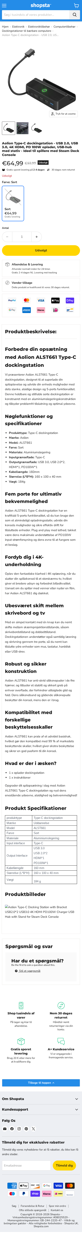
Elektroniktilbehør (39, 27)
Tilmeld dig (64, 1165)
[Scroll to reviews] (41, 159)
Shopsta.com (41, 1226)
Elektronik (18, 27)
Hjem (5, 27)
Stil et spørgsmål (29, 971)
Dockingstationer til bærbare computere (26, 31)
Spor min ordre (57, 1206)
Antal (5, 228)
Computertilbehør (64, 27)
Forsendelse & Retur (32, 1206)
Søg (14, 1206)
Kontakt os (57, 1210)
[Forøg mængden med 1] (37, 237)
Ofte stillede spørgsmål (32, 1210)
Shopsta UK (71, 1223)
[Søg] (74, 14)
